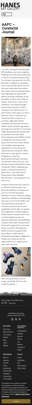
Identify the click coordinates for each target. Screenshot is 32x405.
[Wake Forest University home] (16, 309)
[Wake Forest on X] (16, 319)
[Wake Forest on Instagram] (19, 319)
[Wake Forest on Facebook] (12, 319)
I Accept (16, 401)
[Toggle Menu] (4, 14)
